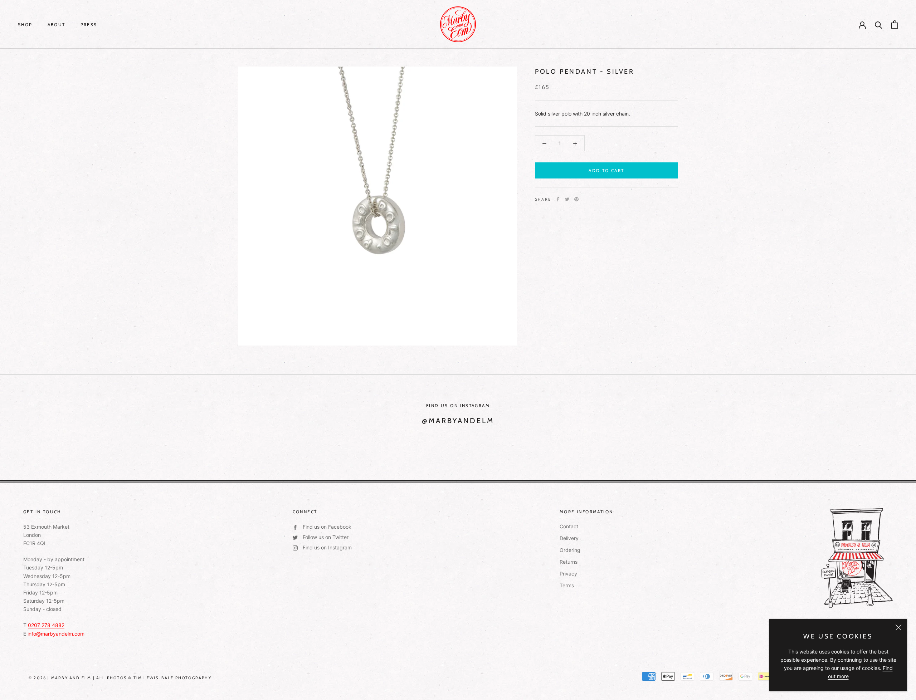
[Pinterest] (576, 199)
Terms (567, 585)
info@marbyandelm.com (56, 634)
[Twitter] (567, 199)
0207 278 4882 (46, 625)
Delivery (569, 538)
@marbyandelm (458, 420)
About (56, 24)
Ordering (570, 550)
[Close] (898, 627)
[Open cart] (894, 24)
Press (89, 24)
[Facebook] (558, 199)
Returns (569, 562)
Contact (569, 526)
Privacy (568, 574)
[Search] (878, 24)
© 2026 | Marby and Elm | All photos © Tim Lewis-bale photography (120, 677)
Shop (25, 24)
